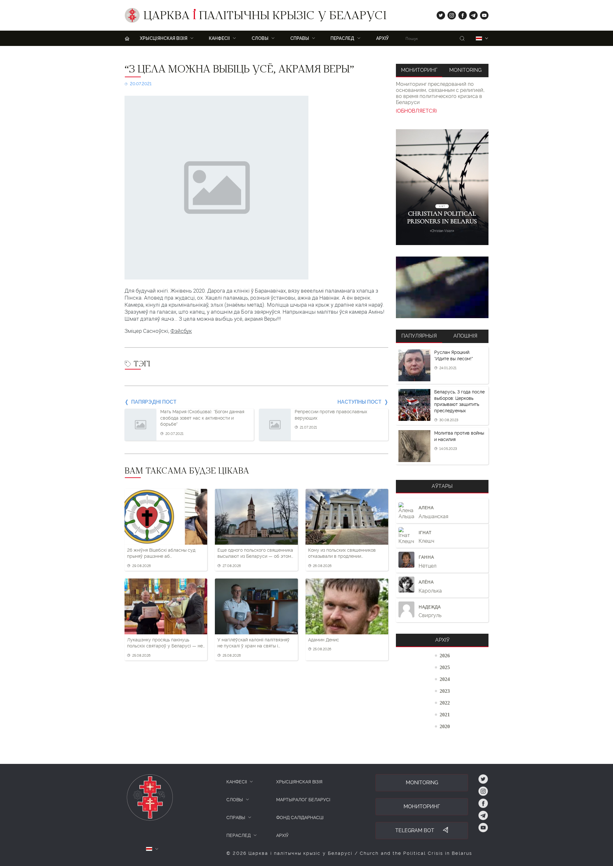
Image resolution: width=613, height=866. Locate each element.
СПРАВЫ (235, 817)
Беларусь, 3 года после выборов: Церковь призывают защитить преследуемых (459, 401)
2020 (445, 726)
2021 (445, 714)
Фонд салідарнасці (299, 817)
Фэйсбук (181, 330)
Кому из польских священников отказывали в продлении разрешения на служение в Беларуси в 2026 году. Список (342, 554)
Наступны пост (359, 402)
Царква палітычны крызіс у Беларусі (264, 17)
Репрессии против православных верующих (331, 415)
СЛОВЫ (234, 799)
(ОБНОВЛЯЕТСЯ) (416, 111)
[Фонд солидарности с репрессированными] (442, 287)
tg (471, 14)
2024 (445, 679)
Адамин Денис (323, 639)
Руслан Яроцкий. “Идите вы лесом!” (453, 355)
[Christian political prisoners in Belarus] (442, 187)
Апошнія (465, 336)
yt (482, 14)
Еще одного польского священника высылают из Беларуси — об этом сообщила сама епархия (255, 554)
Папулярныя (419, 336)
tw (439, 14)
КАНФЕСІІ (236, 781)
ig (449, 14)
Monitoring (465, 70)
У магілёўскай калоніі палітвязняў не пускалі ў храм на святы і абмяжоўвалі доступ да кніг (253, 643)
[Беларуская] (479, 38)
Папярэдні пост (154, 402)
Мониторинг (419, 70)
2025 (445, 667)
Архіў (382, 38)
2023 (445, 690)
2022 (445, 702)
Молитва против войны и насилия (459, 436)
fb (460, 14)
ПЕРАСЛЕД (238, 835)
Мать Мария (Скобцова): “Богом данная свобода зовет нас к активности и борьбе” (202, 418)
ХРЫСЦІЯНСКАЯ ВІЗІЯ (299, 781)
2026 (445, 655)
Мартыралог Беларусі (303, 799)
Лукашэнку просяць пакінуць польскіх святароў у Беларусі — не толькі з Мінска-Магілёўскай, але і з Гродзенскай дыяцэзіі (165, 643)
